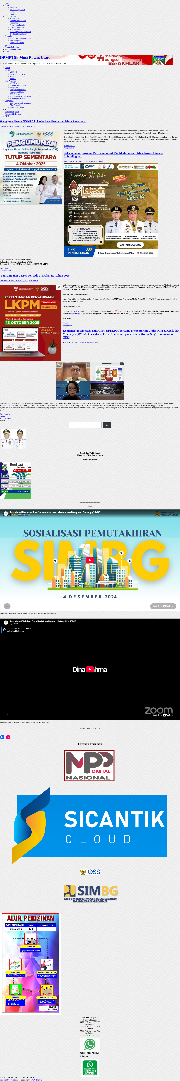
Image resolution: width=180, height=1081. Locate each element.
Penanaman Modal (17, 27)
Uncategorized (5, 270)
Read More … (69, 146)
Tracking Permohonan (18, 34)
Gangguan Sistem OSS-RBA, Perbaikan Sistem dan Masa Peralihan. (43, 121)
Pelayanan (14, 23)
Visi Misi (13, 7)
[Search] (107, 425)
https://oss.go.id (76, 313)
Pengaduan (9, 36)
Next (9, 418)
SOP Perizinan (15, 29)
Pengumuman (69, 148)
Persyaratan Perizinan (18, 25)
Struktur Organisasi (17, 10)
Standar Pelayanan (12, 47)
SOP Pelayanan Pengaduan (20, 38)
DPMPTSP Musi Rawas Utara (25, 57)
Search (2, 421)
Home (7, 3)
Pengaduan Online (17, 43)
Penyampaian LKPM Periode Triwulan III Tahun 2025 (35, 275)
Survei (7, 45)
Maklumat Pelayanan (13, 49)
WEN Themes (36, 1080)
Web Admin (31, 126)
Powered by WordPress (9, 1080)
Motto (12, 12)
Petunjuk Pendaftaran (18, 21)
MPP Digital (14, 18)
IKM (7, 51)
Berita (2, 416)
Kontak (13, 14)
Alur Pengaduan (16, 40)
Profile (7, 5)
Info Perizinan (10, 16)
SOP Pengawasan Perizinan (20, 32)
